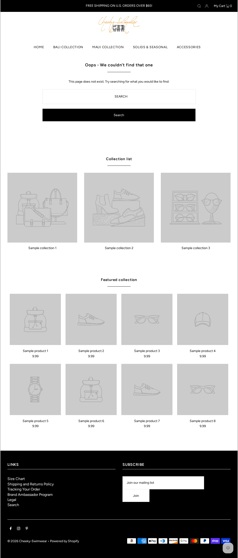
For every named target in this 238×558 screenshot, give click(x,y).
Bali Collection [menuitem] (68, 47)
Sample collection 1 (42, 248)
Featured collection (119, 279)
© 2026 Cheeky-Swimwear (27, 541)
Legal (11, 499)
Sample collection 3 (196, 248)
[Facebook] (11, 529)
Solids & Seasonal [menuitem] (150, 47)
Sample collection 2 (119, 248)
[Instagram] (18, 529)
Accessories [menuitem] (189, 47)
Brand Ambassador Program (30, 494)
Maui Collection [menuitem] (108, 47)
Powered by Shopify (64, 541)
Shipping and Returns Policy (30, 484)
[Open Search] (199, 6)
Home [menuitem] (39, 47)
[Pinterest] (27, 529)
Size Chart (16, 479)
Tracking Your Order (23, 489)
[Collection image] (42, 241)
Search (13, 505)
